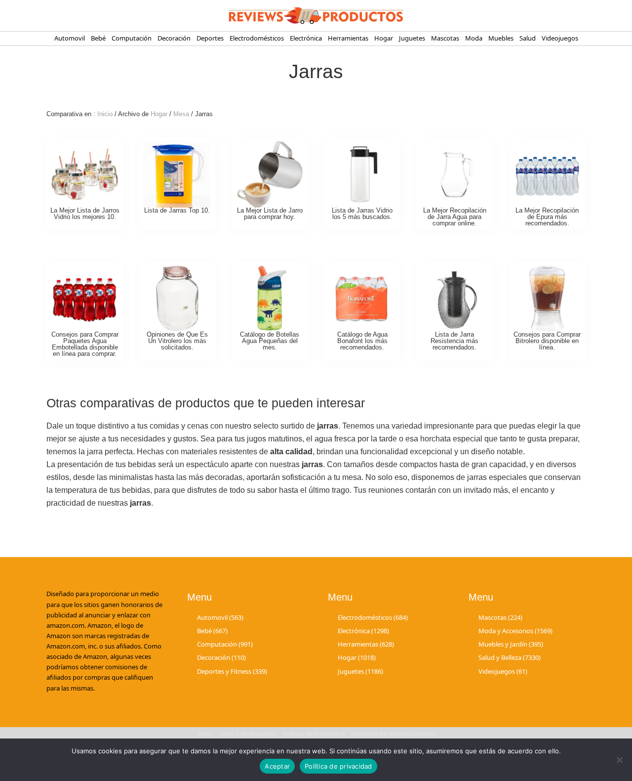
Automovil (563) (220, 617)
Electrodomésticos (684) (373, 617)
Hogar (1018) (357, 657)
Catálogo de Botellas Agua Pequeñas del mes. (269, 341)
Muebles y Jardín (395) (510, 644)
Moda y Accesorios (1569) (515, 630)
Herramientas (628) (366, 644)
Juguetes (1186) (360, 671)
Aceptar (277, 766)
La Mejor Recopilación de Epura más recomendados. (547, 217)
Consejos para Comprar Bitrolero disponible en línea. (547, 341)
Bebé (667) (212, 630)
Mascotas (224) (500, 617)
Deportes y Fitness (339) (232, 671)
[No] (620, 760)
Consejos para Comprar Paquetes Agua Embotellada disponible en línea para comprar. (84, 344)
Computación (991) (225, 644)
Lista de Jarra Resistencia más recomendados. (454, 341)
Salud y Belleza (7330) (509, 657)
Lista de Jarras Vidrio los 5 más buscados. (362, 213)
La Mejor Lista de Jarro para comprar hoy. (270, 213)
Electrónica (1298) (363, 630)
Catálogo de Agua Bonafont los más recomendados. (362, 341)
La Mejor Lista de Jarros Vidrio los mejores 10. (84, 213)
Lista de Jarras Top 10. (177, 210)
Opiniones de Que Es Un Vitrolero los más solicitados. (177, 341)
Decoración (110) (221, 657)
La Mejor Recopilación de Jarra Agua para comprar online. (454, 217)
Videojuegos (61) (502, 671)
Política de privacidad (338, 766)
